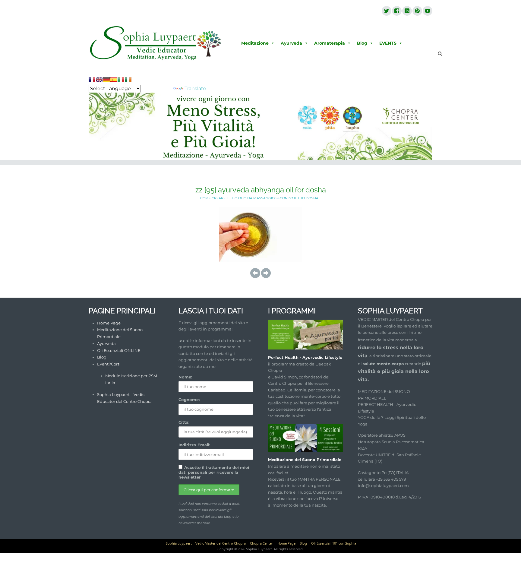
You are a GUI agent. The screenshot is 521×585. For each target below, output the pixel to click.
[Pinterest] (417, 11)
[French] (92, 79)
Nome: (185, 377)
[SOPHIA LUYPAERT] (156, 43)
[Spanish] (113, 79)
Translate (195, 88)
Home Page (109, 323)
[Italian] (121, 79)
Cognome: (189, 399)
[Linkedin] (407, 11)
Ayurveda (291, 43)
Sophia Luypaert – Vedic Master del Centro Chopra (206, 543)
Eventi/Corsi (109, 364)
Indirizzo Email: (194, 444)
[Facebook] (396, 11)
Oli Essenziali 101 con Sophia (333, 543)
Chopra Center (261, 543)
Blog (362, 43)
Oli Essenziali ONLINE (119, 350)
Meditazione (255, 43)
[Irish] (128, 79)
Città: (183, 422)
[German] (106, 79)
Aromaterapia (329, 43)
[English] (99, 79)
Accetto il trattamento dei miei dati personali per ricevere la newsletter (213, 472)
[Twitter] (386, 11)
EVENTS (387, 43)
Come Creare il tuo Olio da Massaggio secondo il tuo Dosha (259, 198)
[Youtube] (427, 11)
